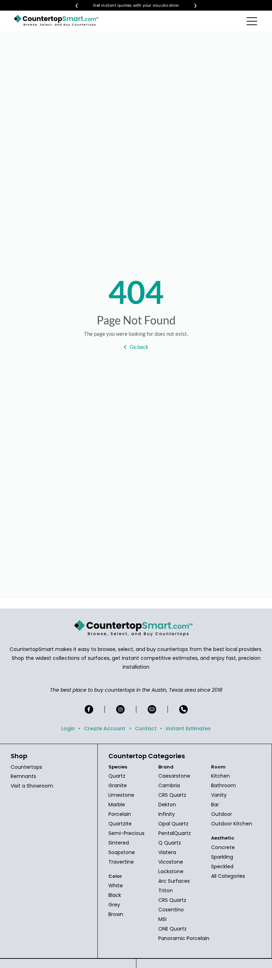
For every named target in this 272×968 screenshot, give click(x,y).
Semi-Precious (126, 833)
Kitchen (220, 775)
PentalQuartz (174, 833)
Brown (115, 914)
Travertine (121, 861)
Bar (215, 804)
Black (114, 895)
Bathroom (223, 785)
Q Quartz (169, 842)
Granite (117, 785)
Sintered (118, 842)
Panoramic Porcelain (183, 938)
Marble (116, 804)
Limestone (121, 795)
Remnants (23, 776)
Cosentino (171, 909)
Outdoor (221, 814)
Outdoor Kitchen (231, 823)
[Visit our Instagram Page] (120, 709)
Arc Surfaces (174, 881)
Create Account (104, 728)
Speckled (222, 866)
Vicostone (170, 861)
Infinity (166, 814)
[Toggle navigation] (252, 21)
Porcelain (119, 814)
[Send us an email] (152, 709)
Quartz (116, 775)
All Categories (228, 876)
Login (68, 728)
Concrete (223, 847)
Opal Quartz (173, 823)
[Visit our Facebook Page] (89, 709)
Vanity (219, 795)
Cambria (169, 785)
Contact (146, 728)
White (115, 885)
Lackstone (170, 871)
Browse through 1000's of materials (129, 5)
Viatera (167, 852)
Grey (114, 904)
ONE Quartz (172, 928)
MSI (162, 919)
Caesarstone (174, 775)
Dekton (167, 804)
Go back (139, 347)
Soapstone (121, 852)
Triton (165, 890)
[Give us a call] (183, 709)
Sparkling (222, 856)
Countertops (26, 767)
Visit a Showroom (32, 785)
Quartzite (120, 823)
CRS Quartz (172, 795)
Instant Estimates (188, 728)
